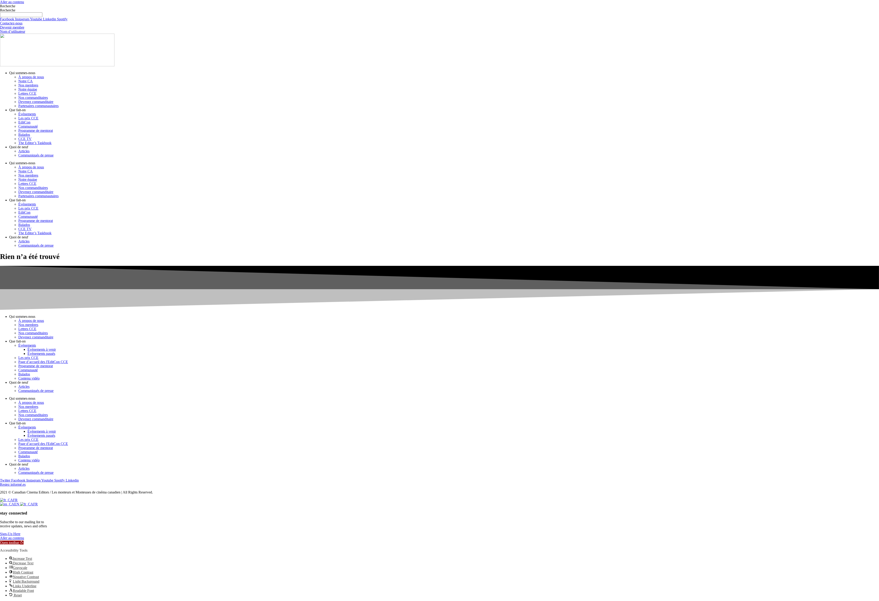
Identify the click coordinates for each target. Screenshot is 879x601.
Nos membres (28, 85)
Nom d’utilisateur (12, 31)
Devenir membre (12, 27)
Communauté (28, 126)
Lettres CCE (27, 93)
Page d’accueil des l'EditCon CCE (43, 362)
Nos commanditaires (33, 98)
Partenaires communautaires (38, 106)
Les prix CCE (28, 118)
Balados (24, 135)
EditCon (24, 122)
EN (17, 504)
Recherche (7, 6)
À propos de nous (31, 77)
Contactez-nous (11, 23)
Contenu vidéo (29, 378)
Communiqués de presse (36, 155)
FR (15, 500)
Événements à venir (41, 349)
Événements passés (41, 354)
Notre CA (25, 81)
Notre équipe (27, 89)
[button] (12, 542)
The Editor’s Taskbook (35, 143)
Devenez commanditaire (35, 102)
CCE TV (25, 139)
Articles (24, 151)
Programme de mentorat (35, 130)
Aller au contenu (12, 2)
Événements (27, 114)
